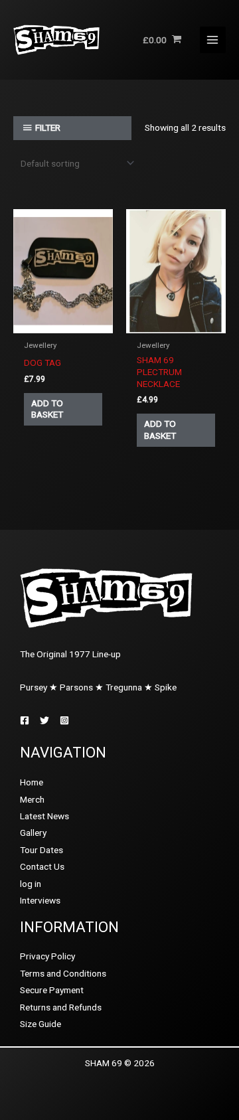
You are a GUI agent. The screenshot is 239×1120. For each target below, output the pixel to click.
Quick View (63, 323)
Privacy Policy (47, 956)
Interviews (40, 900)
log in (30, 883)
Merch (32, 799)
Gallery (33, 832)
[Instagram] (64, 720)
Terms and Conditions (63, 973)
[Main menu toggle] (213, 39)
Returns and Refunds (61, 1007)
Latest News (44, 816)
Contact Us (42, 866)
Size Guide (40, 1023)
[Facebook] (24, 720)
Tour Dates (41, 849)
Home (31, 782)
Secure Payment (52, 990)
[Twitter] (44, 720)
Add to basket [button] (47, 409)
